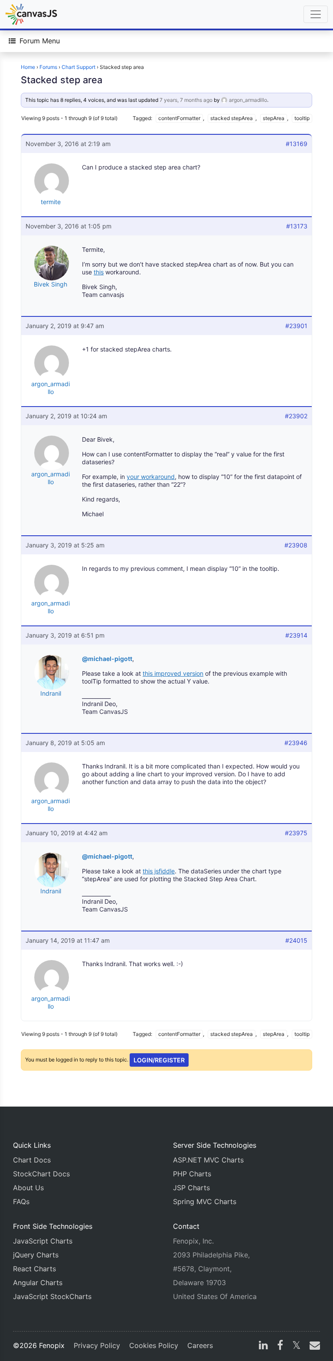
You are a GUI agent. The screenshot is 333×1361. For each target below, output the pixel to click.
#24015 (296, 940)
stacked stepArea (231, 118)
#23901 (296, 325)
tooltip (302, 118)
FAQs (21, 1201)
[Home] (31, 14)
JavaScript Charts (42, 1241)
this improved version (173, 673)
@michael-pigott (107, 658)
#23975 (296, 833)
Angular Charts (37, 1282)
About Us (28, 1187)
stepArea (273, 118)
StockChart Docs (41, 1173)
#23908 (295, 545)
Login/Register (159, 1060)
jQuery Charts (36, 1254)
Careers (200, 1345)
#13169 (296, 143)
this (99, 272)
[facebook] (280, 1346)
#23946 (295, 742)
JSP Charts (191, 1187)
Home (28, 67)
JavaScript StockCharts (52, 1296)
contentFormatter (179, 118)
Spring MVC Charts (204, 1201)
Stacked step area (61, 79)
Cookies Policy (153, 1345)
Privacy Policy (97, 1345)
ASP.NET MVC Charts (208, 1160)
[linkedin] (263, 1346)
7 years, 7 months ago (186, 100)
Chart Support (78, 67)
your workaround (151, 476)
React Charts (34, 1268)
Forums (48, 67)
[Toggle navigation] (316, 14)
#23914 (296, 635)
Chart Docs (32, 1160)
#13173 (296, 226)
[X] (296, 1346)
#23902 (296, 416)
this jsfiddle (159, 871)
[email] (313, 1346)
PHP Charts (192, 1173)
